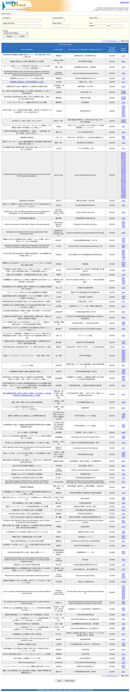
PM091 (123, 197)
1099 (123, 257)
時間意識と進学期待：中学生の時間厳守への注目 (27, 82)
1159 (123, 324)
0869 (123, 245)
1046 (123, 538)
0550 (123, 109)
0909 (123, 218)
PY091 (123, 194)
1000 (123, 116)
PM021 (123, 155)
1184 (123, 514)
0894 (123, 254)
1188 (123, 436)
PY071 (123, 185)
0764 (123, 343)
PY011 (123, 160)
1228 (123, 533)
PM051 (123, 169)
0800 (123, 113)
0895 (123, 317)
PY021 (123, 162)
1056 (123, 212)
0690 (123, 61)
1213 (123, 138)
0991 (123, 619)
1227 (123, 373)
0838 (123, 322)
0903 (123, 288)
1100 (123, 298)
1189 (123, 438)
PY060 (123, 174)
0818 (123, 639)
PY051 (123, 167)
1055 (123, 73)
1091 (123, 102)
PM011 (123, 153)
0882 (123, 278)
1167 (123, 643)
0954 (123, 87)
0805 (123, 408)
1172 (123, 259)
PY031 (123, 163)
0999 (123, 432)
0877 (123, 448)
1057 (123, 255)
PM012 (123, 179)
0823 (123, 225)
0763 (123, 341)
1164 (123, 143)
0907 (123, 250)
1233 (123, 56)
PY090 (123, 91)
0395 (123, 222)
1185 (123, 227)
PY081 (123, 188)
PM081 (123, 190)
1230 (123, 205)
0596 (123, 238)
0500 (123, 350)
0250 (123, 588)
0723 (123, 148)
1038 (123, 275)
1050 (123, 132)
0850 (123, 115)
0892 (123, 252)
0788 (123, 233)
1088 (123, 370)
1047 (123, 82)
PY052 (123, 183)
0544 (123, 312)
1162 (123, 553)
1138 (123, 67)
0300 (123, 106)
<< (103, 41)
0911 (123, 280)
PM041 (123, 158)
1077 (123, 302)
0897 (123, 461)
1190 (123, 645)
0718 (123, 270)
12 (115, 41)
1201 (123, 242)
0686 (123, 136)
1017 (123, 654)
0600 (123, 111)
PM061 (123, 172)
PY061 (123, 176)
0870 (123, 247)
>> (119, 41)
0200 (123, 586)
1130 (123, 283)
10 (111, 41)
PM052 (123, 181)
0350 (123, 107)
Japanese (124, 2)
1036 (123, 527)
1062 (123, 282)
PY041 (123, 165)
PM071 (123, 187)
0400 (123, 356)
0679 (123, 223)
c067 (123, 126)
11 (113, 41)
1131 (123, 394)
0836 (123, 560)
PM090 (123, 93)
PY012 (123, 178)
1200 (123, 240)
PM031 (123, 156)
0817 (123, 365)
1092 (123, 296)
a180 (123, 507)
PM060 (123, 171)
